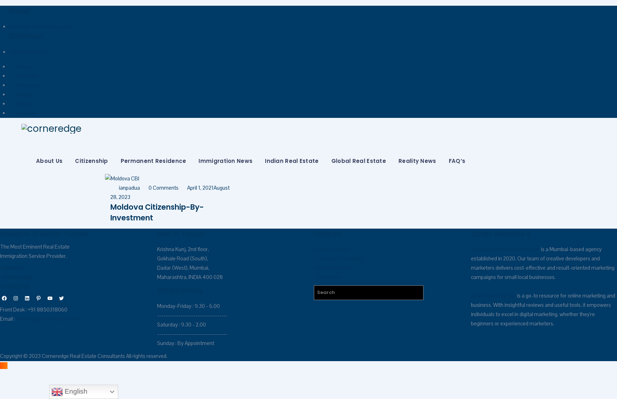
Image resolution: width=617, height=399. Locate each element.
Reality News (417, 161)
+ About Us (12, 267)
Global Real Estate (358, 161)
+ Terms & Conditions (338, 258)
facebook (26, 76)
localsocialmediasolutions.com (505, 249)
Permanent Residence (153, 161)
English (75, 391)
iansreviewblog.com (493, 295)
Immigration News (225, 161)
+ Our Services (16, 277)
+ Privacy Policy (331, 249)
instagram (28, 85)
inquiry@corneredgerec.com (40, 26)
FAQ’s (457, 161)
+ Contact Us (14, 286)
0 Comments (164, 187)
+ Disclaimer (327, 277)
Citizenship (91, 161)
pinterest (26, 103)
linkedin (25, 94)
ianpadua (129, 187)
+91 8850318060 (28, 52)
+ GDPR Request (333, 267)
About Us (49, 161)
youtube (25, 113)
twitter (23, 66)
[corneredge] (314, 129)
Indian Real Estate (291, 161)
